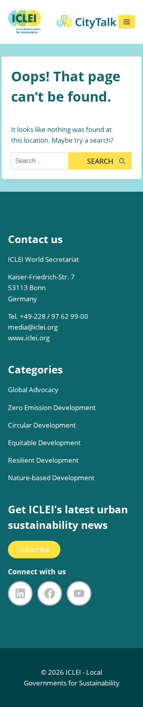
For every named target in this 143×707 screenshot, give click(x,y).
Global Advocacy (33, 389)
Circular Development (42, 425)
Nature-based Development (51, 477)
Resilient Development (43, 460)
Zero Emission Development (52, 407)
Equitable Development (44, 442)
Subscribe (34, 549)
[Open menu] (126, 22)
